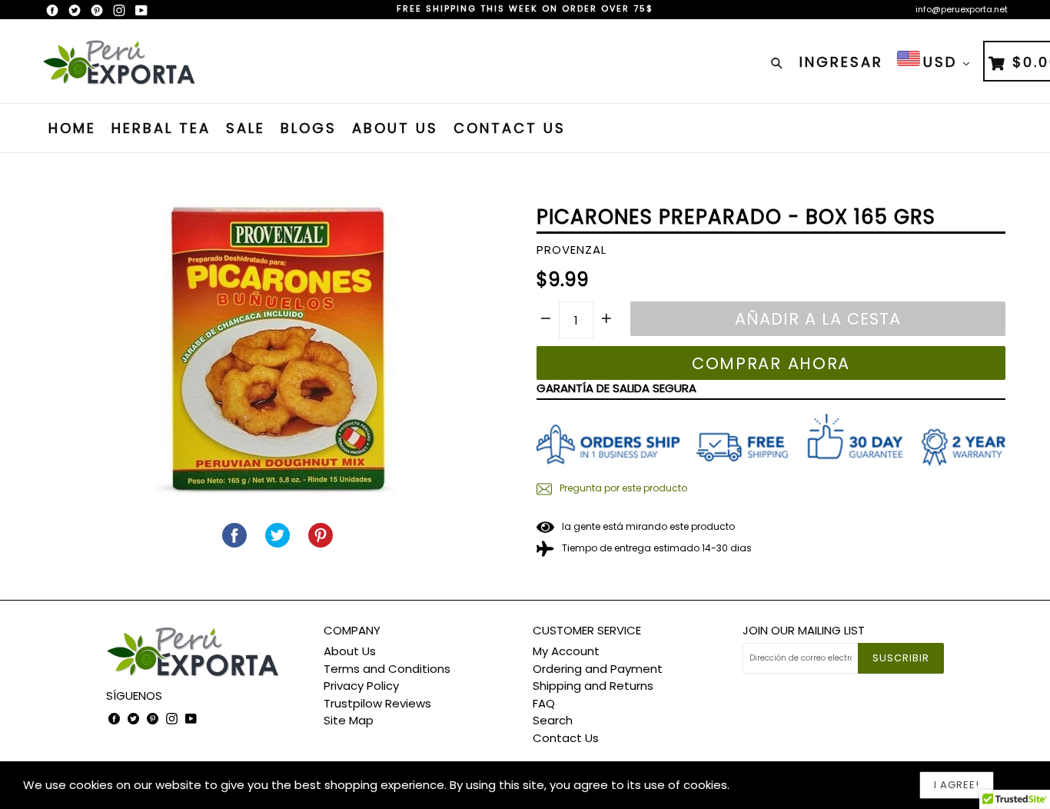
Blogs (309, 128)
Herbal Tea (161, 128)
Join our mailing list (804, 631)
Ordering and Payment (598, 669)
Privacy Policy (361, 685)
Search (553, 720)
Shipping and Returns (593, 685)
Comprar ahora (771, 363)
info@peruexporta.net (961, 9)
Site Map (349, 720)
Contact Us (510, 128)
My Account (566, 651)
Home (72, 128)
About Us (395, 128)
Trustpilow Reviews (377, 703)
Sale (245, 128)
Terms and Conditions (387, 669)
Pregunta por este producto (622, 487)
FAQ (544, 703)
